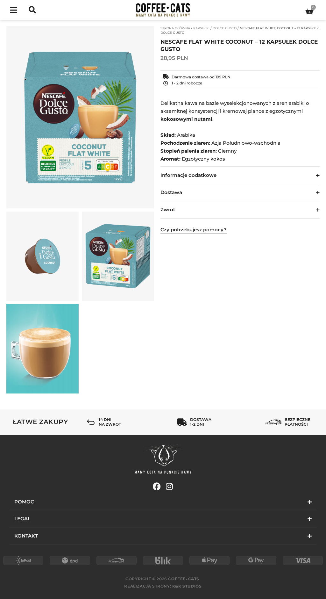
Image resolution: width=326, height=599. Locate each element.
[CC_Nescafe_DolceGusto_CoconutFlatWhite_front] (80, 117)
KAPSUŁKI (201, 28)
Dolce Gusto (225, 28)
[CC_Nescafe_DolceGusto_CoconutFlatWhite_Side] (118, 256)
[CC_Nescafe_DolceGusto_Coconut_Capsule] (42, 256)
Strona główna (175, 28)
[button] (13, 10)
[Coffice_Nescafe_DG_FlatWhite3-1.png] (42, 348)
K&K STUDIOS (187, 586)
